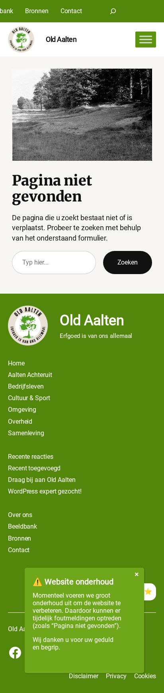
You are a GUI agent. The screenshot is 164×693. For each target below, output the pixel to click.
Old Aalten (61, 39)
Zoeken (127, 262)
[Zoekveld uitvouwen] (113, 11)
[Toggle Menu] (145, 39)
